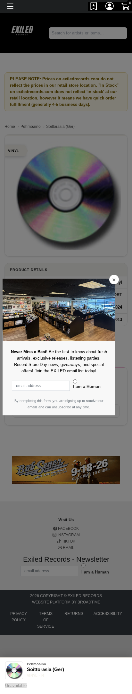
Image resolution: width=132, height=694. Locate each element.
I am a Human (87, 386)
